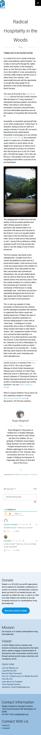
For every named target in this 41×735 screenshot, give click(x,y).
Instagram (6, 728)
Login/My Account (9, 671)
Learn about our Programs (12, 682)
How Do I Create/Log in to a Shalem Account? (20, 676)
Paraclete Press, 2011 (13, 138)
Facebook (6, 725)
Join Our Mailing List (10, 668)
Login (35, 489)
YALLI (33, 363)
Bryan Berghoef (23, 474)
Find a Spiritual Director (11, 684)
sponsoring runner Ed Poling (15, 398)
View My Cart (7, 679)
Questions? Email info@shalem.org (16, 687)
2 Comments (33, 474)
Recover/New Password (12, 673)
